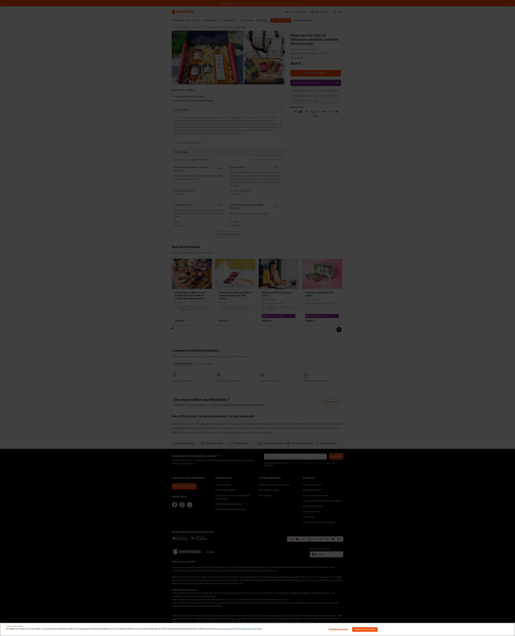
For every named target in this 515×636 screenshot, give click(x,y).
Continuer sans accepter (14, 626)
